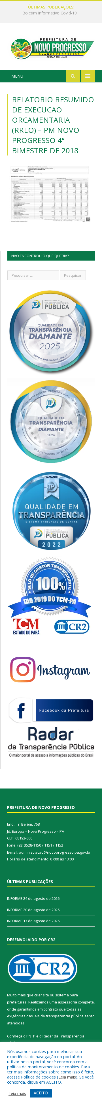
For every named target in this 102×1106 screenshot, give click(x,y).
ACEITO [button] (41, 1093)
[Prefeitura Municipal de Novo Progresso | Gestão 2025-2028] (51, 47)
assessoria (67, 1002)
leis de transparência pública (59, 1015)
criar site (41, 995)
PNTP (30, 1036)
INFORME (50, 13)
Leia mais (67, 1076)
